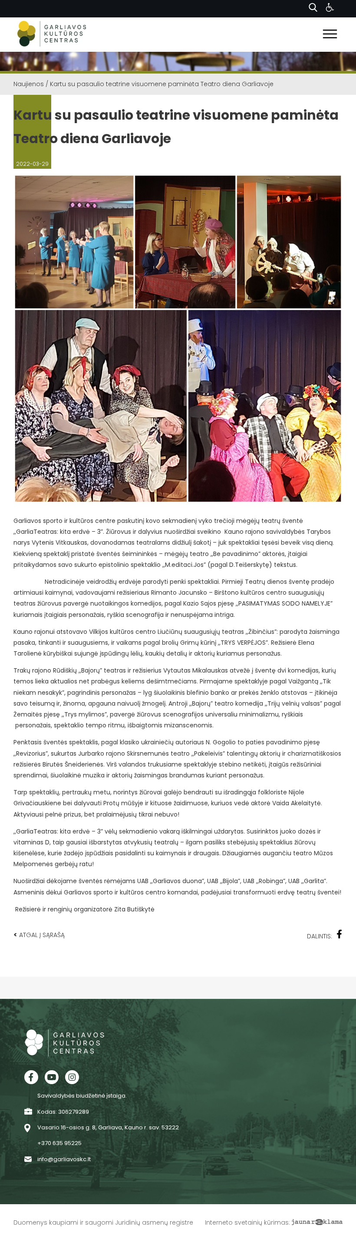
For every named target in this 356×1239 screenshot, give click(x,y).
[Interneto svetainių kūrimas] (317, 1222)
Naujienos (28, 84)
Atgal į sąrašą (39, 935)
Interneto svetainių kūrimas (247, 1222)
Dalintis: (319, 936)
